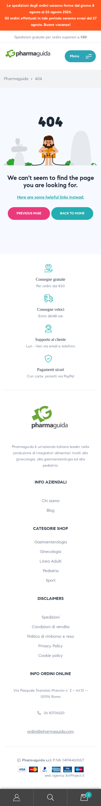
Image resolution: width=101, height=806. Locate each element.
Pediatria (51, 570)
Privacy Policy (50, 645)
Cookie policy (50, 655)
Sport (50, 580)
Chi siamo (51, 500)
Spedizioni (51, 617)
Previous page (29, 213)
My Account (17, 797)
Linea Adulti (50, 561)
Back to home (72, 213)
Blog (50, 510)
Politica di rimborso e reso (50, 636)
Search (50, 797)
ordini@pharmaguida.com (50, 731)
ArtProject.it (74, 775)
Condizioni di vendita (50, 626)
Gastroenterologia (50, 541)
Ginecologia (50, 551)
